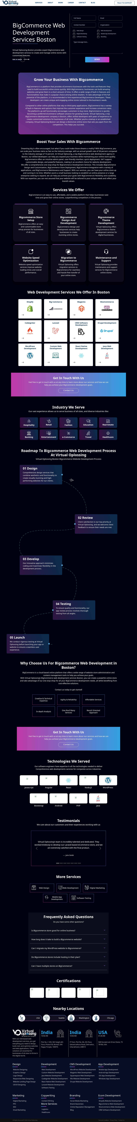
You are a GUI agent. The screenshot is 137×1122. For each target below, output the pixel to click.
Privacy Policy (113, 1120)
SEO (14, 1107)
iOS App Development (107, 1075)
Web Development (71, 888)
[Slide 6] (75, 863)
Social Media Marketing (79, 1101)
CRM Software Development (109, 1110)
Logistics (45, 1109)
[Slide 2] (61, 863)
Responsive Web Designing (23, 1079)
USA (38, 1018)
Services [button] (39, 2)
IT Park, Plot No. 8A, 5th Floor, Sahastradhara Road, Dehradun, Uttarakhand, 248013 (82, 1044)
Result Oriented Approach (93, 711)
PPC (14, 1104)
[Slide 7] (79, 863)
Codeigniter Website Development (55, 1079)
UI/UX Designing (19, 1085)
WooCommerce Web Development (112, 1107)
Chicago (110, 1018)
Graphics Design (19, 1072)
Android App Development (109, 1072)
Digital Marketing (97, 888)
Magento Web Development (81, 1072)
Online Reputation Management (82, 1107)
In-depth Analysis (43, 711)
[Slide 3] (64, 863)
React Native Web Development (53, 1082)
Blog (93, 2)
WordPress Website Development (83, 1069)
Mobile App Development (57, 898)
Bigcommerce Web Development (111, 1104)
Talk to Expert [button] (124, 3)
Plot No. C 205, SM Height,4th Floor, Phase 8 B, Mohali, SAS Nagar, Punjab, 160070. (52, 1044)
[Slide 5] (72, 863)
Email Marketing (19, 1110)
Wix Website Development (80, 1079)
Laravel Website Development (53, 1085)
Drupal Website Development (81, 1082)
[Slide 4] (68, 863)
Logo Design (18, 1075)
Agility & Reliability (68, 700)
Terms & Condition (103, 1120)
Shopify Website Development (110, 1101)
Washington (84, 1018)
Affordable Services (93, 700)
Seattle (61, 1018)
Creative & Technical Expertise (43, 699)
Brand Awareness (77, 1104)
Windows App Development (109, 1079)
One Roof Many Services (68, 711)
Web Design (44, 888)
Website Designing (20, 1069)
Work (60, 2)
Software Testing (84, 898)
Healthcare (46, 1112)
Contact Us (121, 1120)
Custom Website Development (53, 1072)
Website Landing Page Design (24, 1082)
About (50, 2)
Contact (82, 2)
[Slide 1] (57, 863)
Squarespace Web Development (82, 1075)
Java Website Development (52, 1075)
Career (71, 2)
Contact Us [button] (68, 390)
